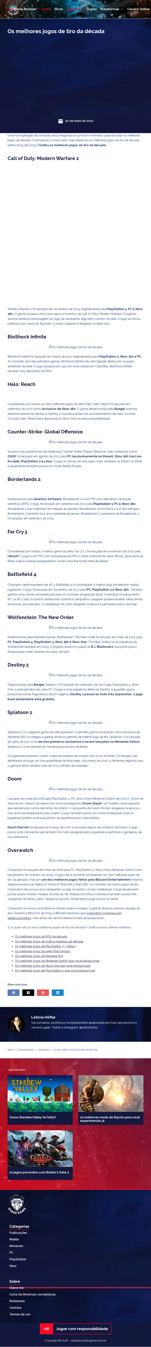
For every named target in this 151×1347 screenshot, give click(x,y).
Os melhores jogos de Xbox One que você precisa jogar (52, 966)
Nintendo (16, 1246)
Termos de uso (19, 1314)
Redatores (17, 1301)
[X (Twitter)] (28, 992)
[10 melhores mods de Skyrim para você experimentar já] (110, 1093)
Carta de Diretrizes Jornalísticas (32, 1294)
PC (11, 1252)
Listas (45, 9)
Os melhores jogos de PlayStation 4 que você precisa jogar (55, 970)
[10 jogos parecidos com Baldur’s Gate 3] (40, 1148)
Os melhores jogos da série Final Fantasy (43, 951)
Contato (15, 1307)
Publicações (18, 1233)
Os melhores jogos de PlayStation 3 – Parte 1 (45, 946)
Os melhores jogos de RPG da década (41, 936)
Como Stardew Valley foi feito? (32, 1117)
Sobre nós (16, 1288)
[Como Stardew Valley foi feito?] (40, 1093)
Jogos (91, 9)
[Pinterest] (43, 992)
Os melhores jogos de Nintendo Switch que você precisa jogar (57, 961)
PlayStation (17, 1259)
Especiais (75, 9)
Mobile (14, 1239)
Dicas (59, 9)
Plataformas (109, 9)
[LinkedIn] (58, 992)
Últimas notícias (24, 9)
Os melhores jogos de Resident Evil (39, 956)
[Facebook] (14, 992)
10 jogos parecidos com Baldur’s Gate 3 (39, 1172)
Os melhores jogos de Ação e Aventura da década (49, 941)
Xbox (12, 1266)
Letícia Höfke (43, 1017)
